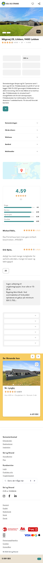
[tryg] (33, 531)
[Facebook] (11, 496)
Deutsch (6, 505)
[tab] (13, 384)
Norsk (5, 515)
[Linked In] (16, 496)
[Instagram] (5, 496)
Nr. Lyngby (10, 388)
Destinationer (7, 444)
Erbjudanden (7, 441)
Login (5, 469)
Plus (4, 460)
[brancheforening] (11, 531)
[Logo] (9, 3)
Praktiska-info (8, 472)
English (5, 508)
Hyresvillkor (7, 547)
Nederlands (7, 512)
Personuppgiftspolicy (10, 540)
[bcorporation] (5, 537)
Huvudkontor (7, 457)
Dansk (5, 518)
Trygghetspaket (8, 476)
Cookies (6, 544)
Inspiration (6, 447)
